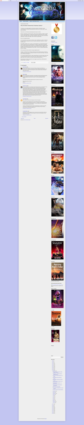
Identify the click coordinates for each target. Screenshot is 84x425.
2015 (53, 406)
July (53, 395)
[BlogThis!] (32, 62)
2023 (53, 364)
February (54, 401)
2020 (53, 367)
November (54, 391)
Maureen (24, 74)
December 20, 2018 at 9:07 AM (27, 83)
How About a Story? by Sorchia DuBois (58, 389)
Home (21, 21)
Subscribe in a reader (54, 42)
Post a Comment (24, 116)
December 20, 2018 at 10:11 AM (27, 108)
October (54, 392)
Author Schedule (25, 21)
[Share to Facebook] (34, 62)
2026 (53, 360)
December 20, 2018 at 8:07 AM (27, 71)
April (53, 399)
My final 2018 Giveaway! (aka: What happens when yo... (57, 372)
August (54, 394)
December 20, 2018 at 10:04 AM (27, 96)
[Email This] (31, 62)
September (54, 393)
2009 (53, 413)
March (54, 400)
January (54, 402)
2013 (53, 408)
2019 (53, 368)
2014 (53, 407)
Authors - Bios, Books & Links (34, 21)
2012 (53, 409)
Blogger (46, 418)
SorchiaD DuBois (25, 111)
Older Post (46, 118)
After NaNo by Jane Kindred (56, 386)
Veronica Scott (25, 85)
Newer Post (22, 118)
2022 (53, 365)
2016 (53, 405)
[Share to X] (33, 62)
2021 (53, 366)
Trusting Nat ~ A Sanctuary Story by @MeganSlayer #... (57, 374)
